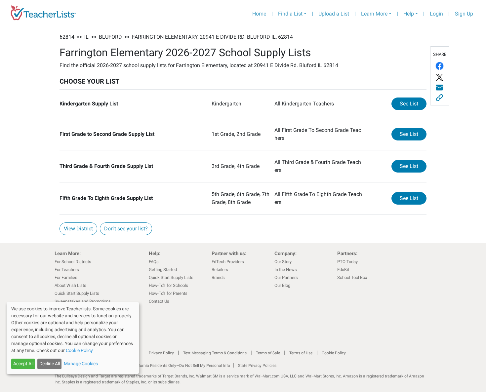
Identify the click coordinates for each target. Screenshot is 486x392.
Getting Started (163, 269)
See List (413, 103)
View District (78, 228)
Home (259, 14)
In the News (285, 269)
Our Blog (282, 285)
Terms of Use (300, 353)
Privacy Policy (161, 353)
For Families (66, 277)
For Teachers (67, 269)
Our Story (283, 261)
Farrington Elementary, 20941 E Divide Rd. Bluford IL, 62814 (212, 37)
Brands (218, 277)
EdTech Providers (228, 261)
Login (436, 14)
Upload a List (333, 14)
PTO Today (347, 261)
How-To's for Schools (168, 285)
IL (86, 37)
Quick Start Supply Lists (77, 293)
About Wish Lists (70, 285)
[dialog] (73, 338)
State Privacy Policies (257, 365)
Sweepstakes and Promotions (83, 301)
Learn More (374, 14)
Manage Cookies (81, 363)
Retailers (220, 269)
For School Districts (73, 261)
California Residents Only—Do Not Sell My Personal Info (181, 365)
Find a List (290, 14)
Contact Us (159, 301)
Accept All (23, 363)
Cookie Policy (334, 353)
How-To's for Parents (168, 293)
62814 (67, 37)
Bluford (110, 37)
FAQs (154, 261)
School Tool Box (352, 277)
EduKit (343, 269)
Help (408, 14)
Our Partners (286, 277)
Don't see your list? (126, 228)
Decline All (49, 363)
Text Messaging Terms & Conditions (215, 353)
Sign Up (464, 14)
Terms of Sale (268, 353)
